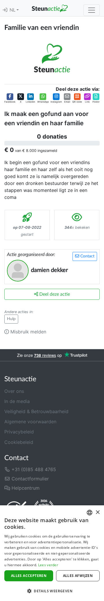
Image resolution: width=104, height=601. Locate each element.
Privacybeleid (19, 432)
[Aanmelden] (4, 10)
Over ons (14, 391)
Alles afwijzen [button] (78, 575)
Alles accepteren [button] (29, 575)
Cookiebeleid (18, 442)
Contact (86, 256)
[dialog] (52, 553)
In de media (17, 401)
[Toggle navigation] (91, 10)
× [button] (97, 512)
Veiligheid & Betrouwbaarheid (36, 411)
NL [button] (13, 10)
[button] (9, 98)
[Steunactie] (50, 8)
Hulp (11, 319)
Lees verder (48, 564)
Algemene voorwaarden (30, 421)
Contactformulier (29, 479)
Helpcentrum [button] (25, 488)
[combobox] (89, 512)
